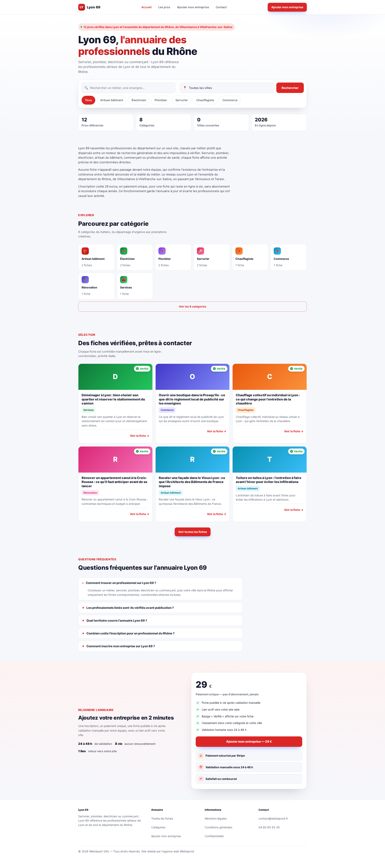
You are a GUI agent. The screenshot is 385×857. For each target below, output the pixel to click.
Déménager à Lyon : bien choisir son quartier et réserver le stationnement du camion (113, 399)
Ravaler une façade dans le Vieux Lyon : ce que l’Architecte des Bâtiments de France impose (192, 482)
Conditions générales (218, 827)
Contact (221, 7)
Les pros (164, 7)
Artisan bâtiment (111, 100)
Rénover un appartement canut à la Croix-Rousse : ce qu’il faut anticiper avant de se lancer (114, 482)
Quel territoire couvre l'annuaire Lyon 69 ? (116, 620)
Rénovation (90, 492)
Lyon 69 (90, 7)
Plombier (161, 100)
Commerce (229, 100)
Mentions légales (216, 818)
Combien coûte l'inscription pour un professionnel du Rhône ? (130, 633)
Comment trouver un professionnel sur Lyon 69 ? (121, 583)
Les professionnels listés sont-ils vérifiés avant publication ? (130, 608)
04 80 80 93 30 (269, 827)
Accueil (146, 7)
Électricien (139, 100)
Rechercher (290, 88)
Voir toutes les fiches (192, 531)
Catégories (158, 827)
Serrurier (181, 100)
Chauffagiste (205, 100)
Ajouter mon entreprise (193, 7)
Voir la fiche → (139, 435)
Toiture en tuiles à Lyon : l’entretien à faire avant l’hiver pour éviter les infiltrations (268, 480)
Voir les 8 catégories (192, 306)
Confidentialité (214, 836)
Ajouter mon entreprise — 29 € (249, 741)
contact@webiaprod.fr (273, 818)
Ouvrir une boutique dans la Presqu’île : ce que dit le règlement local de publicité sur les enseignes (192, 399)
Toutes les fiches (162, 818)
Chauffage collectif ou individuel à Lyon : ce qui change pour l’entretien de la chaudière (268, 399)
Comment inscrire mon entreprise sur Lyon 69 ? (120, 646)
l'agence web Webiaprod (178, 851)
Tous (88, 100)
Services (88, 409)
